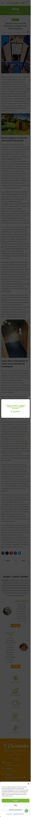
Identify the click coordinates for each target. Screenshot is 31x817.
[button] (28, 784)
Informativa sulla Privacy (18, 813)
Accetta (15, 800)
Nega (15, 805)
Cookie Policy (9, 813)
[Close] (29, 397)
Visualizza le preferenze (15, 810)
